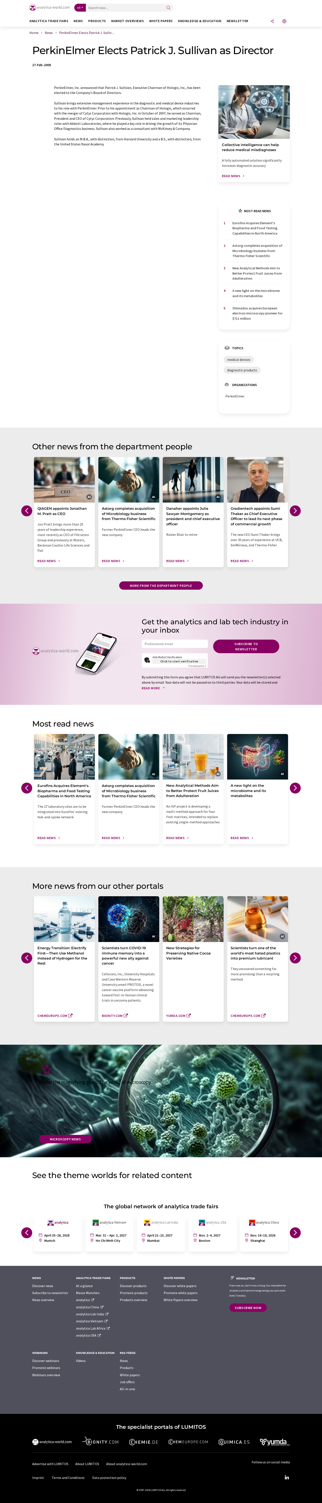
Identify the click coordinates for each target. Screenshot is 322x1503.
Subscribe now (248, 1307)
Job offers (127, 1382)
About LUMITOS (87, 1464)
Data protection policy (109, 1477)
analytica (83, 1300)
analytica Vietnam (90, 1321)
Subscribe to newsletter (246, 646)
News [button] (78, 21)
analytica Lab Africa (91, 1328)
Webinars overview (46, 1375)
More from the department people (161, 585)
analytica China (88, 1307)
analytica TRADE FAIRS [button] (48, 21)
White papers (130, 1375)
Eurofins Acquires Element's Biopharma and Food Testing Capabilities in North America (254, 228)
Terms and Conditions (68, 1477)
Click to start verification (179, 661)
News (124, 1360)
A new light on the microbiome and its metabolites (256, 293)
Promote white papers (181, 1293)
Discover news (42, 1286)
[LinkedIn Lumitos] (287, 1477)
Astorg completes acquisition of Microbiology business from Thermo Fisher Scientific (257, 250)
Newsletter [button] (237, 21)
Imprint (38, 1477)
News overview (43, 1300)
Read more (151, 688)
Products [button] (97, 21)
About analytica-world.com (126, 1464)
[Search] (168, 8)
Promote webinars (46, 1367)
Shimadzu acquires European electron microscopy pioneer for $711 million (257, 313)
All (79, 8)
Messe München (87, 1293)
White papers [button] (161, 21)
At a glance (84, 1286)
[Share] (272, 21)
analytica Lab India (90, 1314)
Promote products (134, 1293)
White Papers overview (180, 1300)
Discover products (133, 1286)
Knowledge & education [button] (199, 21)
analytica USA (86, 1335)
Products (126, 1367)
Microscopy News (65, 1139)
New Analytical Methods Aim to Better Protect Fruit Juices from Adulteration (257, 273)
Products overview (133, 1300)
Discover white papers (180, 1286)
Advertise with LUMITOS (50, 1464)
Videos (81, 1360)
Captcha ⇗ (197, 666)
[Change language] (284, 21)
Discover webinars (45, 1360)
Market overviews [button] (127, 21)
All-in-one (127, 1389)
